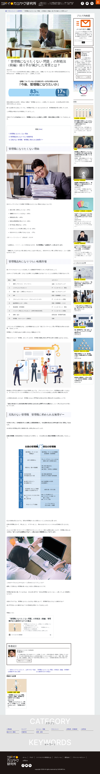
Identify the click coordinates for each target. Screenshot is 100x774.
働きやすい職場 (11, 732)
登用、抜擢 (16, 57)
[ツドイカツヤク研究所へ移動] (6, 11)
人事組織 (9, 729)
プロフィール (58, 757)
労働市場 (23, 732)
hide (40, 129)
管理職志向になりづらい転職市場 (21, 137)
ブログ (31, 757)
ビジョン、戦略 (40, 729)
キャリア (23, 729)
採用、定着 (39, 732)
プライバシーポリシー (79, 757)
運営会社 (67, 757)
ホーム (24, 757)
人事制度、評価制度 (71, 729)
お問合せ (25, 760)
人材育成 (83, 729)
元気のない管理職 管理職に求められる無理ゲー (26, 140)
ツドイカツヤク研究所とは (43, 757)
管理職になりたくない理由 (18, 134)
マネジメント (55, 729)
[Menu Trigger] (98, 2)
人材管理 (9, 57)
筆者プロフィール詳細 (24, 660)
